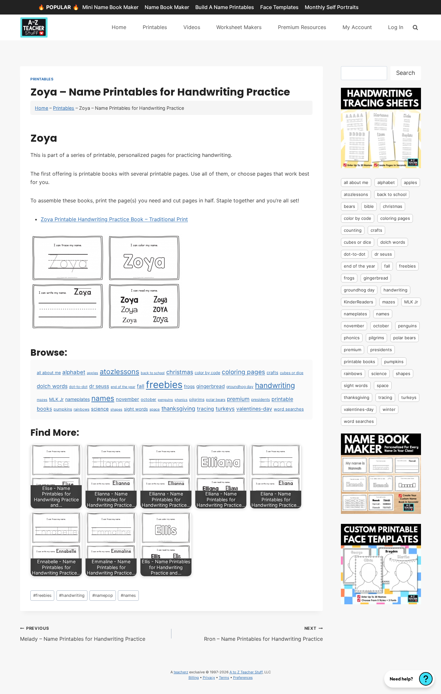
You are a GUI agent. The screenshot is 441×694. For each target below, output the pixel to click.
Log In (395, 27)
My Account (357, 27)
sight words (136, 409)
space (154, 409)
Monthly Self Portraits (332, 7)
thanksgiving (178, 408)
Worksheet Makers (239, 27)
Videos (191, 27)
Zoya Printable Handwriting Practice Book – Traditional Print (114, 219)
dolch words (52, 386)
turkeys (225, 408)
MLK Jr (56, 399)
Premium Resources (302, 27)
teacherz (181, 672)
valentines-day (254, 409)
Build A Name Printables (224, 7)
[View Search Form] (415, 27)
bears (349, 206)
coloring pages (243, 372)
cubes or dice (291, 373)
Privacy (209, 677)
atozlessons (119, 371)
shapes (116, 409)
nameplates (77, 399)
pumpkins (63, 409)
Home (119, 27)
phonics (181, 400)
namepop (102, 595)
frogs (189, 386)
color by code (207, 372)
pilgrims (196, 399)
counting (353, 230)
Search (405, 72)
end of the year (123, 387)
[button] (409, 679)
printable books (359, 361)
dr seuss (99, 386)
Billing (194, 677)
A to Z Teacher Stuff (246, 672)
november (127, 399)
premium (238, 399)
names (102, 398)
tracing (205, 409)
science (100, 409)
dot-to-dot (78, 386)
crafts (272, 372)
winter (389, 409)
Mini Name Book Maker (110, 7)
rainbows (81, 409)
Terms (224, 677)
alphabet (73, 372)
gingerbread (210, 386)
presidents (260, 399)
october (148, 399)
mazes (42, 400)
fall (140, 386)
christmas (179, 371)
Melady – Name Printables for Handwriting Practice (82, 634)
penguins (165, 400)
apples (92, 373)
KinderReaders (358, 301)
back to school (153, 373)
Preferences (243, 677)
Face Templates (279, 7)
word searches (289, 409)
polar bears (215, 399)
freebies (164, 384)
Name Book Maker (167, 7)
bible (369, 206)
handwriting (275, 385)
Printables (155, 27)
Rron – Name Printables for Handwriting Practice (263, 634)
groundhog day (239, 386)
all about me (49, 372)
